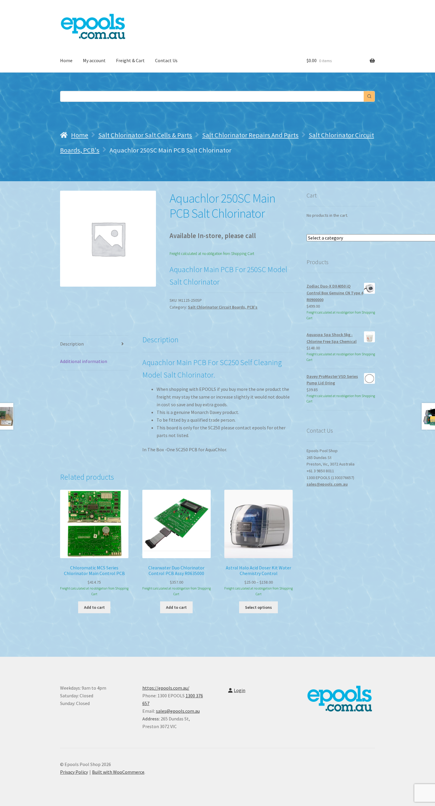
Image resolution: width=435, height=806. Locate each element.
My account (94, 60)
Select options (258, 607)
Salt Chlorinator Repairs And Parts (250, 135)
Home (66, 60)
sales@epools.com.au (327, 484)
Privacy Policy (74, 772)
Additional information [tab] (83, 361)
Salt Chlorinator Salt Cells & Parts (145, 135)
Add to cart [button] (94, 607)
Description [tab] (72, 344)
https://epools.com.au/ (165, 688)
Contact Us (166, 60)
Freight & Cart (130, 60)
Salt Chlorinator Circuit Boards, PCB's (222, 307)
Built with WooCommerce (118, 772)
